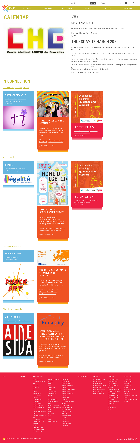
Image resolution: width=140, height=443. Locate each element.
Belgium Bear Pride (37, 399)
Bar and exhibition (128, 379)
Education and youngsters (117, 28)
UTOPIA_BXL (65, 417)
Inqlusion (50, 395)
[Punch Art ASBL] (18, 281)
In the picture (67, 8)
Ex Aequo (50, 383)
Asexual (35, 391)
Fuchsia (49, 385)
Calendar (27, 8)
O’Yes (49, 417)
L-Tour (49, 397)
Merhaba (49, 411)
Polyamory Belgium (52, 421)
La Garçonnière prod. (52, 399)
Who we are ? (128, 8)
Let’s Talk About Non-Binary (54, 407)
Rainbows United (97, 387)
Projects (87, 8)
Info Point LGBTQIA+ (98, 381)
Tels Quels (64, 413)
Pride (109, 405)
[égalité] (18, 179)
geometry (121, 439)
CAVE (34, 409)
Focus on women (112, 393)
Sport (109, 409)
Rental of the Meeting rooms (130, 399)
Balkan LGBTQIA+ (37, 393)
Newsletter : (73, 3)
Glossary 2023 (127, 393)
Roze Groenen (65, 405)
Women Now (65, 425)
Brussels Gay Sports (37, 403)
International (42, 140)
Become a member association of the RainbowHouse (128, 383)
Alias (34, 389)
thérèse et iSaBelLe (15, 95)
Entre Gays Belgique (38, 431)
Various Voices (65, 421)
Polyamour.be (65, 379)
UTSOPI (64, 419)
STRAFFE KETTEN (66, 411)
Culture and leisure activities (55, 142)
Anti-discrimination (44, 230)
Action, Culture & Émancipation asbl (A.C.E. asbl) (39, 381)
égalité (9, 165)
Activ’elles (35, 385)
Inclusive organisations (104, 28)
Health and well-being (79, 135)
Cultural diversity (9, 103)
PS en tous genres (66, 381)
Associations (47, 8)
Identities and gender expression (79, 28)
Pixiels (49, 419)
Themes (108, 8)
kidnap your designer (132, 439)
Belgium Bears (36, 401)
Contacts (126, 387)
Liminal (49, 409)
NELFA (49, 415)
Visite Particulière (66, 423)
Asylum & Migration (52, 292)
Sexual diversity (93, 28)
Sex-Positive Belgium (67, 407)
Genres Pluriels (51, 389)
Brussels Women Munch (38, 407)
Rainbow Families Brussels (68, 389)
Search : (104, 3)
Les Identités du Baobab (53, 405)
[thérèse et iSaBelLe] (18, 117)
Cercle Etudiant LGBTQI (82, 22)
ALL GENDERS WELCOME (99, 379)
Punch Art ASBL (13, 253)
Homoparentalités (52, 393)
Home (4, 376)
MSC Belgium (51, 413)
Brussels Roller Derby (38, 405)
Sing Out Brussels (66, 409)
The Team (126, 401)
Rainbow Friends (66, 391)
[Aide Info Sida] (18, 340)
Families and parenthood (114, 391)
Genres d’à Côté (51, 387)
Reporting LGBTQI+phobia (99, 389)
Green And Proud (52, 391)
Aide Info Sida (12, 317)
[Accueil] (8, 8)
